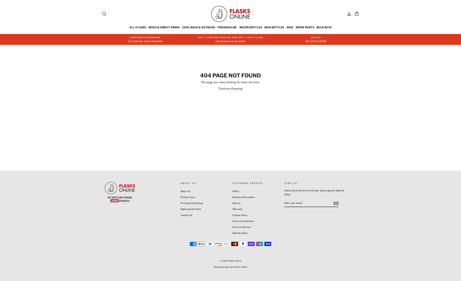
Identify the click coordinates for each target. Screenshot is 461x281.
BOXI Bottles (274, 27)
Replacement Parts (191, 209)
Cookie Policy (239, 215)
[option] (145, 39)
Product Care (188, 197)
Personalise (227, 27)
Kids (290, 27)
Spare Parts (305, 27)
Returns (236, 203)
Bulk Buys (324, 27)
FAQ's (235, 191)
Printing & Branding (192, 203)
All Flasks (137, 27)
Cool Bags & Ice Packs (198, 27)
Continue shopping (230, 88)
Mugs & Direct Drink (164, 27)
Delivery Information (243, 197)
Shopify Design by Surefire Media (230, 267)
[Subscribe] (336, 203)
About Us (186, 191)
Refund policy (240, 233)
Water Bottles (250, 27)
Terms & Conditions (243, 221)
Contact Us (186, 215)
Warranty (237, 209)
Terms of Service (241, 227)
